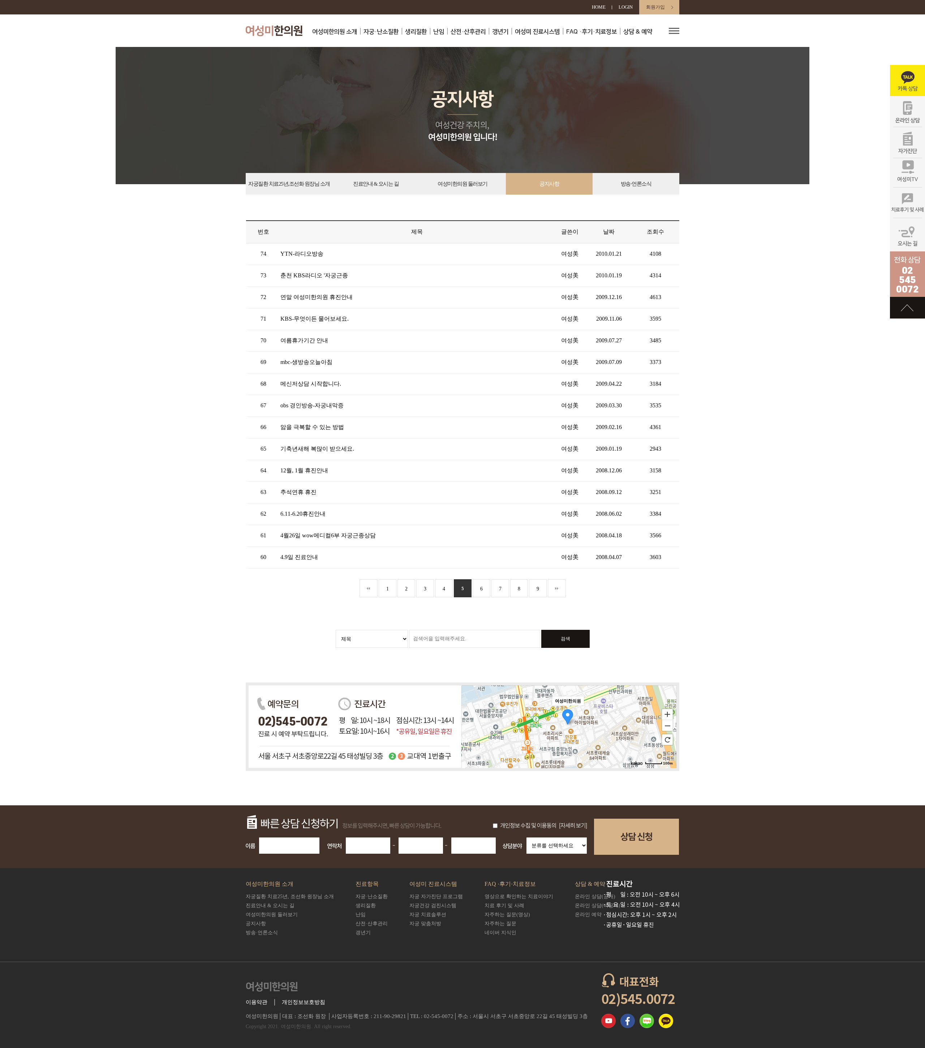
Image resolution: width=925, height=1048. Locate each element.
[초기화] (667, 739)
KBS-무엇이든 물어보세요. (314, 319)
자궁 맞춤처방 (425, 923)
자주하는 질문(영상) (507, 914)
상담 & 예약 (637, 32)
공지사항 (549, 184)
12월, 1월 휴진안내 (304, 470)
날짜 (609, 232)
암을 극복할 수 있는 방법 (312, 427)
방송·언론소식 (636, 184)
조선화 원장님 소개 (289, 184)
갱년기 (500, 32)
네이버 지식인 (500, 932)
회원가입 (655, 7)
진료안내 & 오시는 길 (376, 184)
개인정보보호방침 (303, 1002)
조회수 (655, 232)
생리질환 (416, 32)
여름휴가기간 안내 (304, 340)
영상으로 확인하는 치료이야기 (519, 896)
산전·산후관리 (468, 32)
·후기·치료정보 (591, 32)
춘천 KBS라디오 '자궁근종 (314, 275)
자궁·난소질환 (381, 32)
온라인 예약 (588, 914)
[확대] (667, 714)
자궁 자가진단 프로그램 (436, 896)
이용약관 (256, 1002)
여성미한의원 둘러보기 (462, 184)
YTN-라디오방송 (301, 254)
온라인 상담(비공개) (597, 905)
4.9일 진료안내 (299, 557)
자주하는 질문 (500, 923)
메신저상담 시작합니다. (310, 384)
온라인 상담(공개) (595, 896)
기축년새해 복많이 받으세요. (317, 449)
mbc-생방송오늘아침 (306, 362)
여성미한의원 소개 (334, 32)
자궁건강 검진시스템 (432, 905)
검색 (565, 638)
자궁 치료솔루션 (427, 914)
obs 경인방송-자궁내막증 (312, 405)
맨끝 (557, 588)
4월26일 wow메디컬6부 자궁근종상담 (328, 535)
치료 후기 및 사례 (504, 905)
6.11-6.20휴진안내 (303, 514)
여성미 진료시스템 (537, 32)
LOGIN (626, 7)
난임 (438, 32)
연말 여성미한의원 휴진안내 (316, 297)
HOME (599, 7)
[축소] (667, 726)
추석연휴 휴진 (298, 492)
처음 (369, 588)
